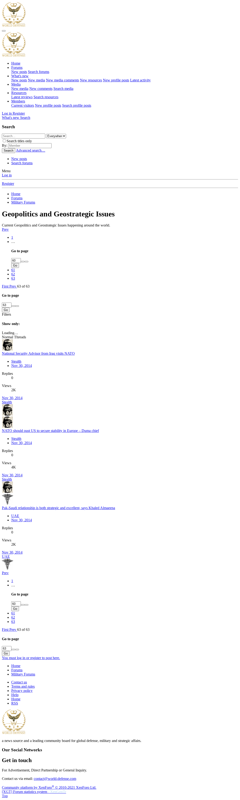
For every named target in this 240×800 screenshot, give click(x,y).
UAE (15, 516)
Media (16, 84)
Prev (5, 229)
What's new (20, 76)
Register (8, 184)
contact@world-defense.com (55, 779)
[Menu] (4, 31)
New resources (91, 80)
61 (13, 270)
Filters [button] (6, 314)
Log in (7, 175)
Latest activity (140, 80)
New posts (19, 72)
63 (13, 278)
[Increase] (23, 261)
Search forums (38, 72)
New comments (40, 89)
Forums (16, 67)
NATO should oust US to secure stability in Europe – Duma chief (50, 431)
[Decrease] (26, 261)
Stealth (16, 361)
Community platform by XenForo (49, 787)
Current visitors (22, 105)
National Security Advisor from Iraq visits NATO (38, 353)
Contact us (19, 682)
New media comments (62, 80)
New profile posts (116, 80)
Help (15, 695)
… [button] (13, 242)
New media (36, 80)
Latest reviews (22, 97)
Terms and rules (23, 686)
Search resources (46, 97)
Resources (18, 93)
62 (13, 274)
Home (15, 63)
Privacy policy (22, 691)
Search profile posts (76, 105)
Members (18, 101)
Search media (63, 89)
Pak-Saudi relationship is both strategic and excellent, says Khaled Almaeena (58, 508)
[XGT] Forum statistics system (34, 792)
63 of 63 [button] (23, 286)
